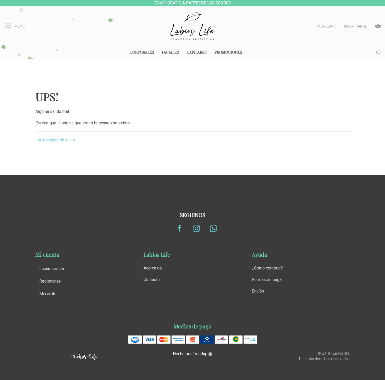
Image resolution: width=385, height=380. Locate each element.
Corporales (142, 52)
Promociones (228, 52)
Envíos (258, 291)
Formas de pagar (267, 279)
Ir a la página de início (55, 139)
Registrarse (355, 26)
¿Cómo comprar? (267, 268)
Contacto (152, 279)
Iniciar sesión (51, 268)
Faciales (170, 52)
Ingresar (326, 26)
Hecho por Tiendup (190, 353)
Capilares (197, 52)
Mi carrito (48, 293)
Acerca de (153, 268)
